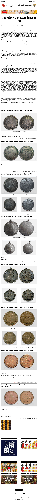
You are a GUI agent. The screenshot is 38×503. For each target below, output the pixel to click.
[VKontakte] (31, 2)
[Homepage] (33, 2)
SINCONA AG (16, 382)
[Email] (35, 2)
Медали (18, 499)
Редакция (22, 499)
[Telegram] (30, 2)
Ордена (15, 499)
